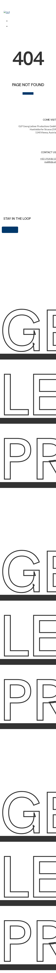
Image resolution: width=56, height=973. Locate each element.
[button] (5, 15)
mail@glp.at (50, 162)
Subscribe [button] (10, 230)
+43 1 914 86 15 (48, 158)
